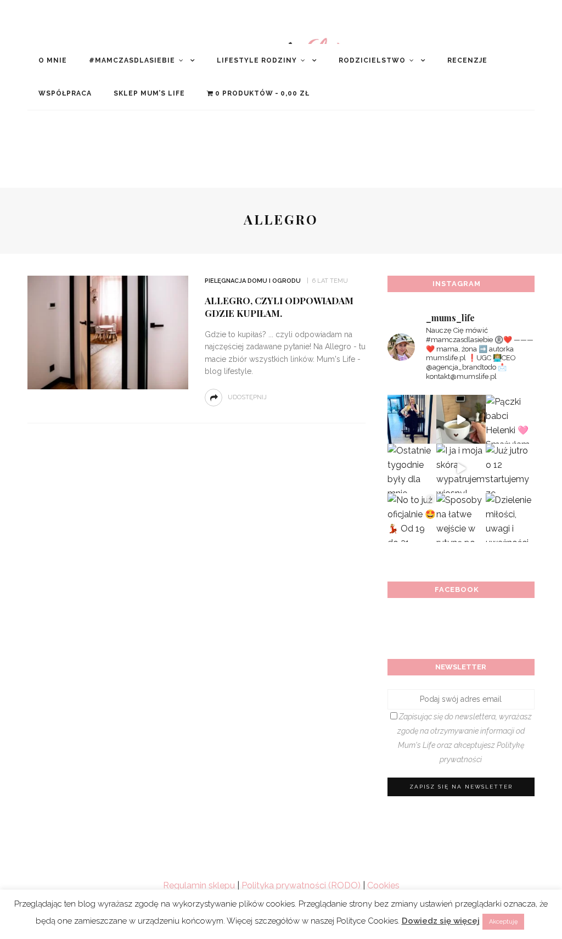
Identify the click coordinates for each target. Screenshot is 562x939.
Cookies (383, 885)
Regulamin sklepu (199, 885)
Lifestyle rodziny (257, 60)
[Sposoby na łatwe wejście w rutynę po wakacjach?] (460, 517)
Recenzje (467, 60)
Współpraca (65, 93)
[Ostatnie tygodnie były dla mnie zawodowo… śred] (411, 468)
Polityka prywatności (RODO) (301, 885)
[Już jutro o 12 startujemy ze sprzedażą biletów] (510, 468)
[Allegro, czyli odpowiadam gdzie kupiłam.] (106, 332)
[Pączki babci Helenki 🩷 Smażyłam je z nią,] (510, 419)
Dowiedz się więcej (441, 921)
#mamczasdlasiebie (132, 60)
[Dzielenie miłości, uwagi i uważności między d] (510, 517)
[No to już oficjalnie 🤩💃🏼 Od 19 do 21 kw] (411, 517)
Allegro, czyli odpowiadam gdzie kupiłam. (279, 307)
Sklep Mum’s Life (149, 93)
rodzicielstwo (372, 60)
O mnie (52, 60)
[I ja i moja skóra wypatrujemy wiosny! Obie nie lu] (460, 468)
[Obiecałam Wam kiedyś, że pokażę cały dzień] (460, 419)
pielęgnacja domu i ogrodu (253, 280)
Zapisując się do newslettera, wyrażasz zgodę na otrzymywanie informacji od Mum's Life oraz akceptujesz (464, 738)
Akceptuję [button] (503, 921)
